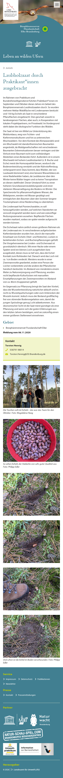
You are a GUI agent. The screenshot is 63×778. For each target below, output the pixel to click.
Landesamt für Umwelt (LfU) (27, 769)
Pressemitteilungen (27, 695)
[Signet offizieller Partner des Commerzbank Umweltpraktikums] (10, 749)
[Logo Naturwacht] (40, 720)
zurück (9, 68)
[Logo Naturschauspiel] (23, 735)
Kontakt (9, 695)
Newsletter (11, 684)
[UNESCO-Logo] (15, 720)
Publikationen (43, 679)
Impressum (11, 679)
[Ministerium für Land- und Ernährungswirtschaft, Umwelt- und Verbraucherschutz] (10, 10)
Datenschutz (26, 679)
